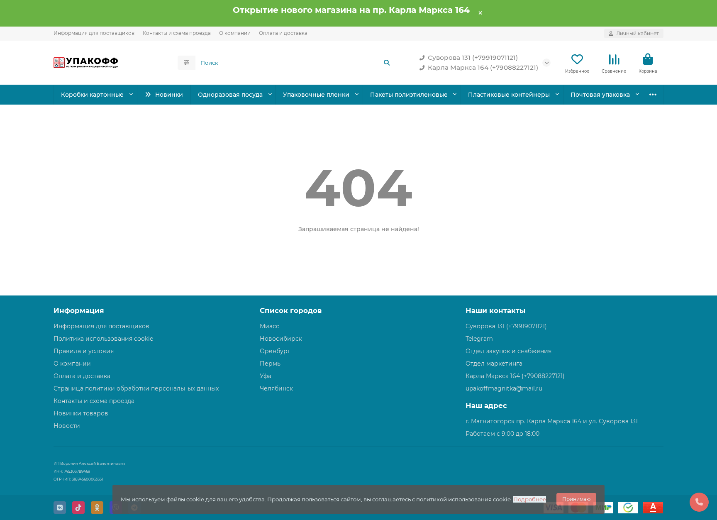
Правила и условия (84, 351)
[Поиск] (386, 62)
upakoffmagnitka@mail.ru (504, 388)
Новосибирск (281, 338)
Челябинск (276, 388)
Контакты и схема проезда (177, 33)
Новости (67, 426)
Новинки (169, 94)
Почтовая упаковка (600, 94)
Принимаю (576, 499)
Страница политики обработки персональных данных (136, 388)
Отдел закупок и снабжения (508, 351)
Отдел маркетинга (494, 363)
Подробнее (529, 499)
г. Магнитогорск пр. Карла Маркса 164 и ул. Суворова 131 (552, 421)
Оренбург (275, 351)
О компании (235, 33)
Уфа (265, 376)
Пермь (270, 363)
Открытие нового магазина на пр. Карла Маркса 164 (351, 10)
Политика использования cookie (103, 338)
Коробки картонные (92, 94)
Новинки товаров (81, 413)
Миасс (269, 326)
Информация (79, 310)
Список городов (291, 310)
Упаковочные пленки (316, 94)
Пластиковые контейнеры (509, 94)
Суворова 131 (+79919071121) (473, 57)
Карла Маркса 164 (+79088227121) (483, 67)
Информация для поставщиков (94, 33)
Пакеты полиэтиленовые (409, 94)
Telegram (479, 338)
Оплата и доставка (283, 33)
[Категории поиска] (186, 63)
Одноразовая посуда (230, 94)
